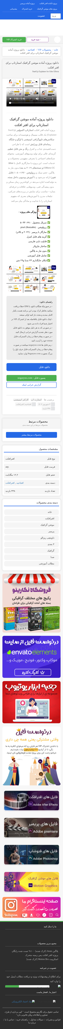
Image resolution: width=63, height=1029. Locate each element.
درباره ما (32, 1022)
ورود (54, 16)
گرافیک (50, 551)
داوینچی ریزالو (47, 538)
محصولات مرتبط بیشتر (32, 435)
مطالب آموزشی (46, 563)
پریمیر (51, 531)
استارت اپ (36, 399)
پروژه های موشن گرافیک (47, 9)
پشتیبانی (13, 9)
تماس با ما (9, 1019)
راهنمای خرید (22, 1019)
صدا (52, 557)
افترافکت (20, 404)
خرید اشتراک (27, 9)
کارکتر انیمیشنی (21, 399)
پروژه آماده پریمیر (27, 3)
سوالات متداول (36, 1019)
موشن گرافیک (47, 525)
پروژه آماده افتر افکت (48, 3)
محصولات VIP (44, 50)
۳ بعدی (51, 544)
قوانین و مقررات (53, 1019)
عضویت (41, 16)
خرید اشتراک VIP (14, 39)
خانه (56, 50)
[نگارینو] (31, 26)
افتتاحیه (31, 50)
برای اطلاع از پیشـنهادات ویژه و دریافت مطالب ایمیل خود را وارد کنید (33, 978)
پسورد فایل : (31, 378)
